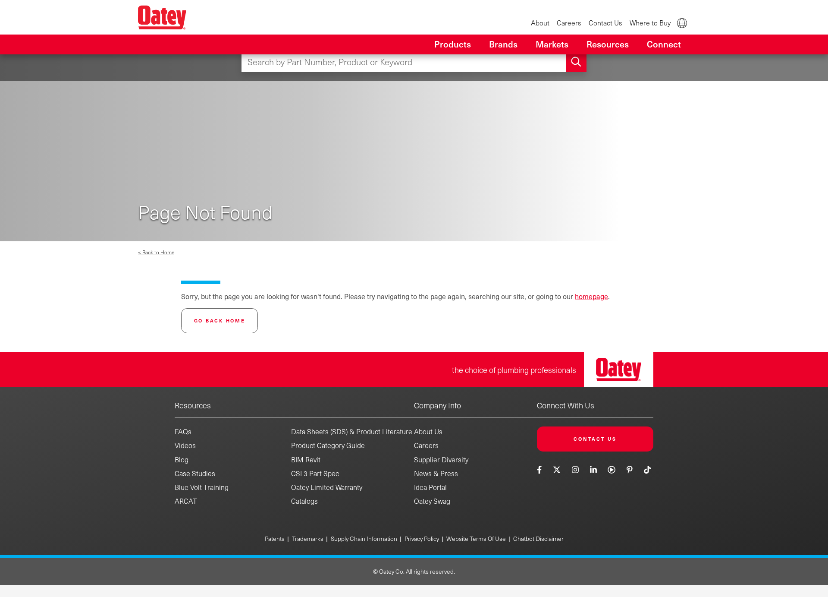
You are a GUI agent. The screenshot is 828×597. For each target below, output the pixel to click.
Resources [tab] (607, 44)
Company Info (437, 405)
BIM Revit (305, 459)
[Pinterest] (629, 469)
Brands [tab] (503, 44)
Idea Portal (430, 487)
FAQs (183, 431)
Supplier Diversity (441, 459)
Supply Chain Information (364, 538)
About (540, 22)
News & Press (436, 473)
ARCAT (186, 500)
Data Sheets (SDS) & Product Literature (351, 431)
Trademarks (307, 538)
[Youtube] (612, 469)
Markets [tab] (552, 44)
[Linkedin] (593, 469)
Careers (569, 22)
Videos (185, 445)
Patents (275, 538)
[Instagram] (575, 469)
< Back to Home (156, 252)
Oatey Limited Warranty (326, 487)
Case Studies (195, 473)
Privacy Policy (422, 538)
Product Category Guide (328, 445)
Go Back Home (219, 320)
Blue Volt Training (202, 487)
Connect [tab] (664, 44)
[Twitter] (557, 469)
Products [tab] (452, 44)
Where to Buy (650, 22)
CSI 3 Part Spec (315, 473)
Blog (181, 459)
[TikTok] (647, 469)
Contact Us (605, 22)
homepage (591, 296)
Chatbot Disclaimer (538, 538)
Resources (193, 405)
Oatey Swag (432, 500)
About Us (428, 431)
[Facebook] (540, 469)
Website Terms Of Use (476, 538)
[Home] (162, 17)
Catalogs (304, 500)
